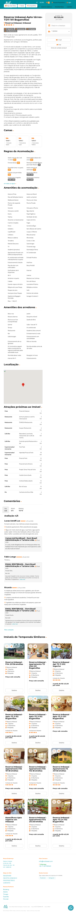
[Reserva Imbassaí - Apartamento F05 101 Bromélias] (14, 755)
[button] (23, 130)
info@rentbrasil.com (46, 861)
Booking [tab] (21, 509)
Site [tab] (5, 509)
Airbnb (5, 892)
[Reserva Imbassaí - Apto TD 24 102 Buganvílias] (61, 806)
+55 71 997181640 (45, 866)
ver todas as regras (9, 183)
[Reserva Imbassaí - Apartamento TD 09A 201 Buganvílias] (38, 651)
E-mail (59, 40)
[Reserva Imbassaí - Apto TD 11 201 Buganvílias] (61, 703)
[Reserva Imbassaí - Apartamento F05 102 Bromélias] (38, 755)
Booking (6, 889)
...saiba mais (22, 579)
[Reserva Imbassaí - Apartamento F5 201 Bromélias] (61, 755)
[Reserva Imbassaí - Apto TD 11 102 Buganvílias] (38, 703)
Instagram (52, 878)
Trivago (5, 894)
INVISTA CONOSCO (10, 878)
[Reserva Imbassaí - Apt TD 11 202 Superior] (61, 651)
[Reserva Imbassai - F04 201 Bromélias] (14, 651)
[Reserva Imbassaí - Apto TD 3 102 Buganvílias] (14, 703)
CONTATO (6, 883)
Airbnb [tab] (13, 509)
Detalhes (14, 690)
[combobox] (61, 31)
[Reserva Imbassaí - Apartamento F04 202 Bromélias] (38, 806)
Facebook (43, 878)
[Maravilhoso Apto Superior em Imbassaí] (14, 806)
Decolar (6, 899)
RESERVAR (7, 876)
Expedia (6, 897)
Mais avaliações (9, 630)
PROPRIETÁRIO (9, 880)
